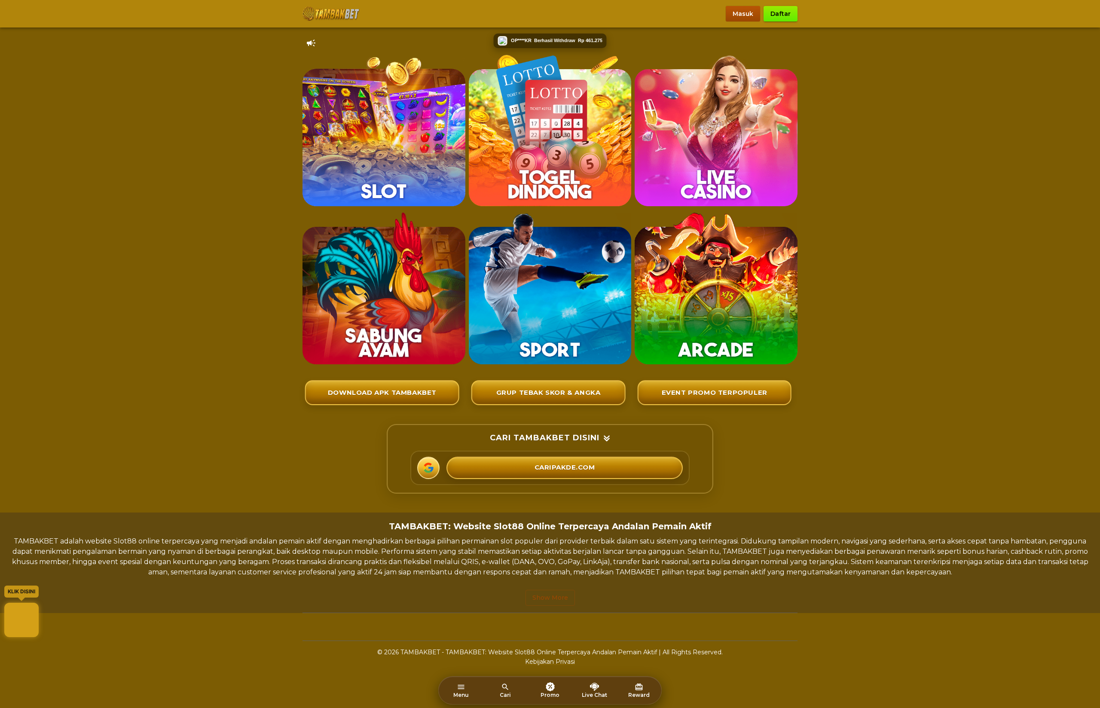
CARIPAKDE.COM (565, 467)
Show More (550, 597)
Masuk (743, 14)
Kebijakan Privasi (550, 661)
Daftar (780, 14)
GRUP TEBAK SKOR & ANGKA (548, 392)
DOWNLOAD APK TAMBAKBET (382, 392)
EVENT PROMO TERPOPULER (714, 392)
